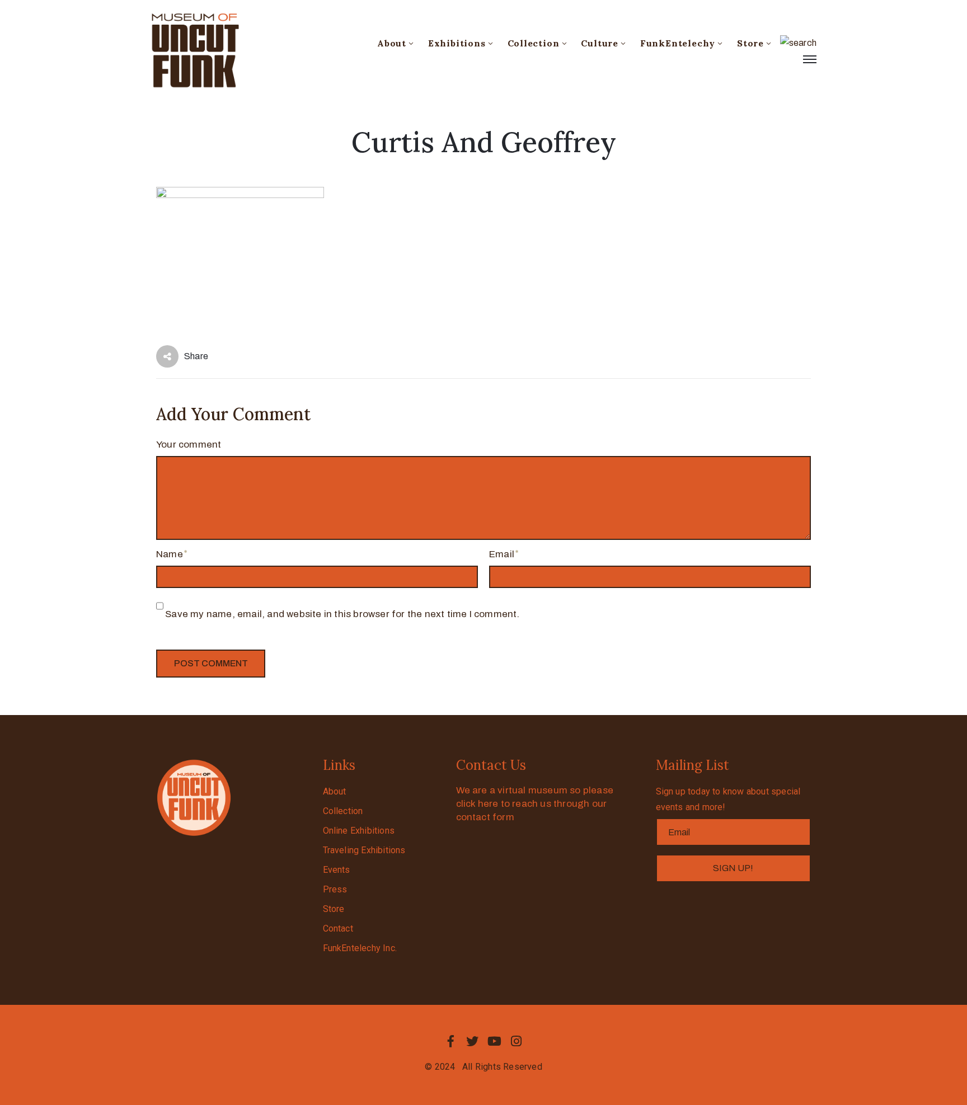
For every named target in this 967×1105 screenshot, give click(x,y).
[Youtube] (495, 1041)
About (391, 43)
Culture (599, 43)
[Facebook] (450, 1041)
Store (750, 43)
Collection (534, 43)
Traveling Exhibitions (364, 850)
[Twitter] (472, 1041)
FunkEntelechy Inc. (360, 948)
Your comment (188, 444)
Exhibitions (457, 43)
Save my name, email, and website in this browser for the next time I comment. (342, 614)
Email (501, 554)
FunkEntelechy (677, 43)
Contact (338, 928)
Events (336, 869)
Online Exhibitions (359, 830)
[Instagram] (516, 1041)
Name (169, 554)
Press (335, 889)
